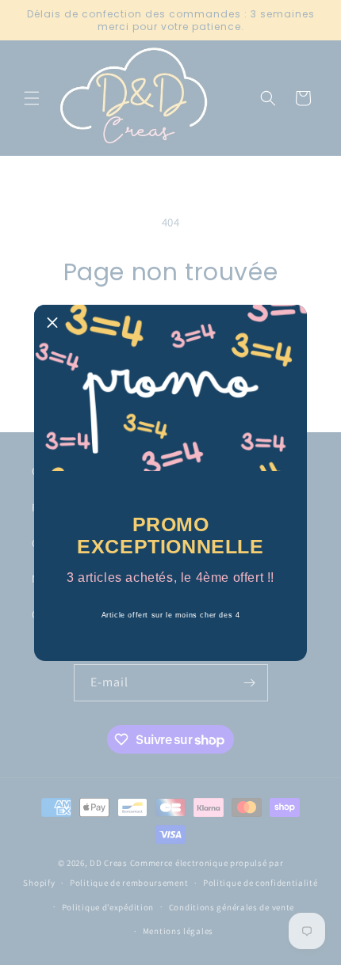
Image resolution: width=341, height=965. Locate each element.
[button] (52, 323)
